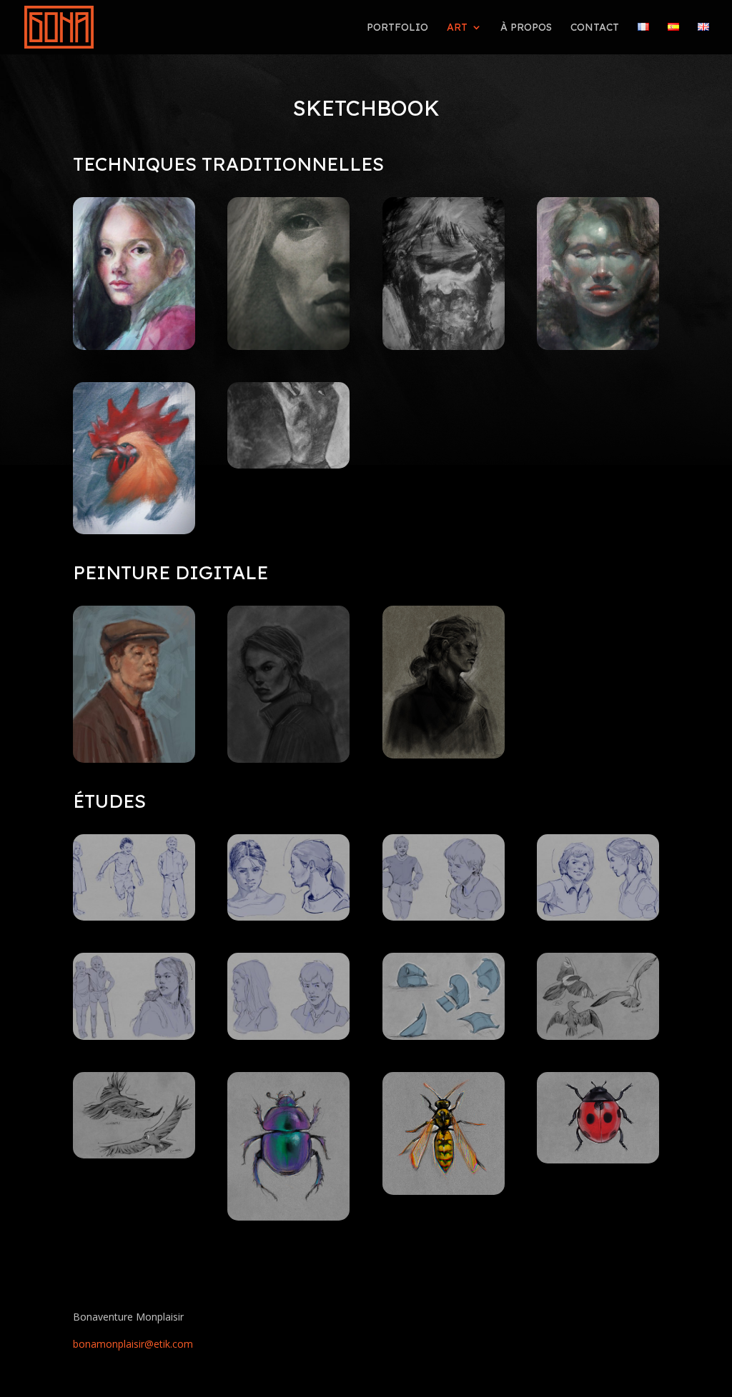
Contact (594, 28)
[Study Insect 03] (598, 1159)
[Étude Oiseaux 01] (598, 1036)
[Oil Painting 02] (598, 346)
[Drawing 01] (288, 346)
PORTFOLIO (397, 28)
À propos (526, 28)
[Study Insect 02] (288, 1216)
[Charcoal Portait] (288, 759)
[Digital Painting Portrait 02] (134, 759)
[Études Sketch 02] (134, 1036)
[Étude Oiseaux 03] (134, 1154)
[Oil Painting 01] (134, 530)
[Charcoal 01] (288, 464)
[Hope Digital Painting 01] (443, 754)
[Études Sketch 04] (288, 916)
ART (457, 28)
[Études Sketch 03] (134, 916)
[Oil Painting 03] (443, 346)
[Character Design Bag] (443, 1036)
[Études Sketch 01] (443, 916)
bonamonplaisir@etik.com (133, 1344)
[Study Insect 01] (443, 1191)
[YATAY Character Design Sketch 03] (288, 1036)
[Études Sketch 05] (598, 916)
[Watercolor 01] (134, 346)
